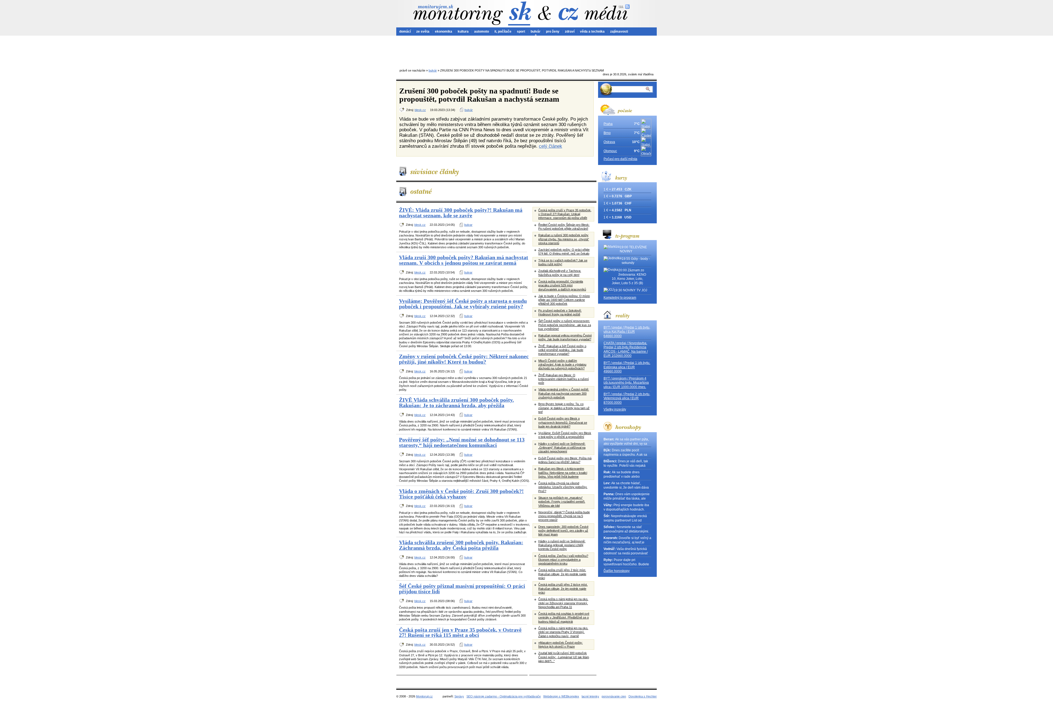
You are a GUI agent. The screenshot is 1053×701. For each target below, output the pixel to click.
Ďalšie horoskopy (617, 570)
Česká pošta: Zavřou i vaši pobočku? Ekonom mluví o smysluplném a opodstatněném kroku (563, 559)
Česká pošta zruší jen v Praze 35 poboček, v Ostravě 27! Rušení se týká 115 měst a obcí (460, 632)
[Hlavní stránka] (458, 14)
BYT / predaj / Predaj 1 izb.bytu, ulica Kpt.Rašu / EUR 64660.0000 (627, 332)
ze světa (422, 31)
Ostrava (609, 142)
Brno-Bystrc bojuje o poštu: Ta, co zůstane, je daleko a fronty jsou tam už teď (564, 408)
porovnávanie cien (614, 696)
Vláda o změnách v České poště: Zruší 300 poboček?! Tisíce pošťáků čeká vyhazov (461, 494)
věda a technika (592, 31)
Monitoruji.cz (424, 696)
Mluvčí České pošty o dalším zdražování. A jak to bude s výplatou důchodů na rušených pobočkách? (562, 364)
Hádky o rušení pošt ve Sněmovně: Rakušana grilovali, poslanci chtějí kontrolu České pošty (561, 545)
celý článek (550, 146)
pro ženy (552, 31)
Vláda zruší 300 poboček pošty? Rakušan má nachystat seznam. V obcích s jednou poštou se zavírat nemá (463, 260)
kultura (463, 31)
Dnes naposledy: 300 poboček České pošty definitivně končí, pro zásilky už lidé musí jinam (563, 530)
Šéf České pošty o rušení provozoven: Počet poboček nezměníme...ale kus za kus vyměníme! (564, 324)
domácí (405, 31)
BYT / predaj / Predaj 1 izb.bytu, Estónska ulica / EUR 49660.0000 (627, 367)
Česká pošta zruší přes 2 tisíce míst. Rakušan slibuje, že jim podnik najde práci (563, 588)
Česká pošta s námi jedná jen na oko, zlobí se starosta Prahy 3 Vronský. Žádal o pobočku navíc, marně (563, 632)
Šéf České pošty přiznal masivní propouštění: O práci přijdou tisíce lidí (462, 588)
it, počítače (502, 31)
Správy (459, 696)
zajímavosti (619, 31)
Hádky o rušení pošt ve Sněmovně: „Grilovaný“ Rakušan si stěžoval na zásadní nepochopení (561, 447)
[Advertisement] (526, 50)
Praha (608, 124)
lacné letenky (590, 696)
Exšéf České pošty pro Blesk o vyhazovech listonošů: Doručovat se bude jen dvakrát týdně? (562, 422)
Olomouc (610, 151)
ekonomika (443, 31)
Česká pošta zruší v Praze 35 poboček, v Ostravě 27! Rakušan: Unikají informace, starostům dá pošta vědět (564, 214)
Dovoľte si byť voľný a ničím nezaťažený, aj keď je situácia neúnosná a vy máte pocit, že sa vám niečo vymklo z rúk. (627, 540)
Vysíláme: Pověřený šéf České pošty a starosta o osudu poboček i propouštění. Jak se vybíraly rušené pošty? (463, 303)
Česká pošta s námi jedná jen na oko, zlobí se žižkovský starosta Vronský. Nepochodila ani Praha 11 (563, 603)
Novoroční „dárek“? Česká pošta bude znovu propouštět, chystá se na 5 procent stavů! (564, 516)
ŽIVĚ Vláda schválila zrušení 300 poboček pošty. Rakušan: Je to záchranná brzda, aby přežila (456, 402)
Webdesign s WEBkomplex (561, 696)
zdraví (569, 31)
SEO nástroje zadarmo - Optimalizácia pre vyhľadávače (503, 696)
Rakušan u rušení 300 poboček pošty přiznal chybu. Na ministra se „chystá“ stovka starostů (563, 239)
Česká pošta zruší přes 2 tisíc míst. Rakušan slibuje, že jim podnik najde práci (562, 574)
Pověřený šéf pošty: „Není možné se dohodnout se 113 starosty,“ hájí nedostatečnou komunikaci (462, 442)
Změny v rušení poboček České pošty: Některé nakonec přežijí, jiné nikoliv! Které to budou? (464, 359)
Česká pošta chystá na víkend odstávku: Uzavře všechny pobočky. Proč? (562, 487)
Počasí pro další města (620, 159)
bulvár (535, 31)
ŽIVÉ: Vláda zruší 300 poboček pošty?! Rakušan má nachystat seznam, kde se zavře (460, 212)
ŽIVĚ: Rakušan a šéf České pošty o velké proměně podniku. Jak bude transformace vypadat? (562, 350)
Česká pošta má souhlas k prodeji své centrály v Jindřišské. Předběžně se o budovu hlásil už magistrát (563, 617)
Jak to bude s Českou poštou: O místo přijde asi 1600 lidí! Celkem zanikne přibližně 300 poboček (564, 300)
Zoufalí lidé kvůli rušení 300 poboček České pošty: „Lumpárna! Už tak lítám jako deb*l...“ (563, 657)
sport (521, 31)
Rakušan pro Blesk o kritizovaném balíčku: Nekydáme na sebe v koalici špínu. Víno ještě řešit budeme (562, 472)
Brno (607, 133)
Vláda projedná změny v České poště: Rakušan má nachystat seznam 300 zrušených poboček (563, 393)
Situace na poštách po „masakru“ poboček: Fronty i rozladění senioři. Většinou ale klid (561, 501)
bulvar (468, 224)
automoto (481, 31)
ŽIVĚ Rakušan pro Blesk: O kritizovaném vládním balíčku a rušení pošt (563, 379)
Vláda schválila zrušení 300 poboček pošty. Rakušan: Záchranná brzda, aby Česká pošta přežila (461, 545)
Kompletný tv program (620, 297)
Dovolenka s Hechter (643, 696)
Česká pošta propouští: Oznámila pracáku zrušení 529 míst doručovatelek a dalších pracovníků (562, 285)
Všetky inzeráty (615, 409)
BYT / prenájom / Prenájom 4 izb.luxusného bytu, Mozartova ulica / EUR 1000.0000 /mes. (626, 383)
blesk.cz (420, 110)
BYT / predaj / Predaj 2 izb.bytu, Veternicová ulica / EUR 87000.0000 (627, 398)
